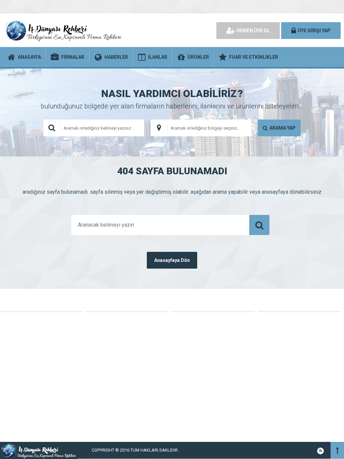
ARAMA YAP (282, 128)
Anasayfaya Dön (172, 260)
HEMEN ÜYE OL (253, 30)
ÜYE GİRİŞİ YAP (314, 30)
